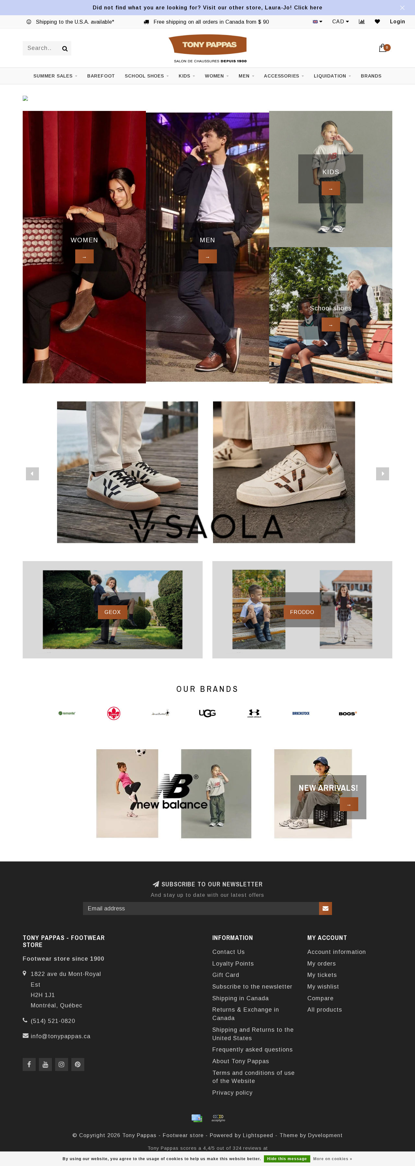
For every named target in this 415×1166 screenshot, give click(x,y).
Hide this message (287, 1159)
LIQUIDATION (330, 75)
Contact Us (228, 952)
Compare (320, 998)
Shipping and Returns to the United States (253, 1034)
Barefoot (101, 75)
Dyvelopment (325, 1135)
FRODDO (302, 612)
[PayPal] (218, 1118)
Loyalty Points (233, 963)
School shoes (144, 75)
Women (214, 75)
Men (244, 75)
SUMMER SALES (53, 75)
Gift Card (225, 975)
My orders (321, 963)
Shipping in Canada (240, 998)
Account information (336, 952)
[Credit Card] (197, 1118)
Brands (371, 75)
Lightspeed (258, 1135)
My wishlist (323, 986)
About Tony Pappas (240, 1061)
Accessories (281, 75)
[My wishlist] (377, 21)
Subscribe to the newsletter (252, 986)
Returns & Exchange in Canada (245, 1013)
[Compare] (362, 21)
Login (397, 21)
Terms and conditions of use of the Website (253, 1077)
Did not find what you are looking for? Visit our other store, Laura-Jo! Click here (208, 7)
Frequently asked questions (252, 1049)
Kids (184, 75)
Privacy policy (232, 1092)
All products (324, 1009)
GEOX (112, 612)
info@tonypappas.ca (60, 1036)
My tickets (322, 975)
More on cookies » (332, 1159)
